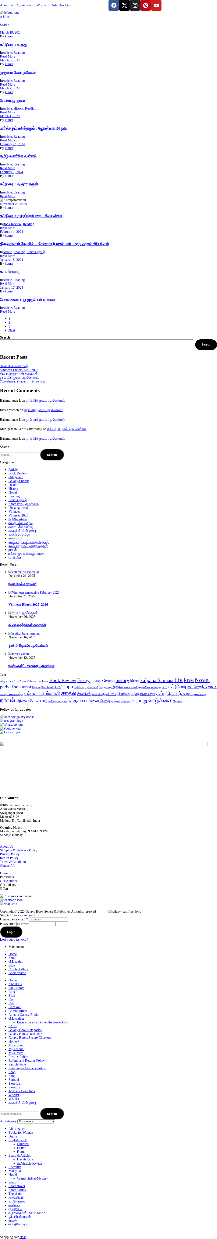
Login (11, 932)
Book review (17, 973)
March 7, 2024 (10, 88)
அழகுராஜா (105, 687)
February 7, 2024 (11, 172)
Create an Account (22, 915)
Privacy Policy (9, 854)
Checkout (14, 1007)
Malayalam (15, 1171)
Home (4, 873)
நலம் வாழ (15, 538)
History (18, 108)
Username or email (14, 919)
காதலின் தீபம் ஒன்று (22, 530)
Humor (21, 1151)
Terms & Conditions (13, 862)
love (189, 680)
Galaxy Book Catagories (25, 1030)
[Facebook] (113, 5)
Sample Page (17, 1064)
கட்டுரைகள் (16, 1201)
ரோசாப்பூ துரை (12, 100)
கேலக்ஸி (84, 694)
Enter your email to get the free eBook (42, 1022)
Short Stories (17, 1190)
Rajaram (36, 687)
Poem (12, 1182)
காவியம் (14, 1205)
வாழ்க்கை (160, 700)
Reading (19, 52)
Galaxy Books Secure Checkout (29, 1037)
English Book (17, 1140)
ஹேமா (177, 701)
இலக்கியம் (16, 1197)
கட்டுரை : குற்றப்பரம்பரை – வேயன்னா (31, 215)
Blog (11, 965)
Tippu (67, 686)
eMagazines (16, 1018)
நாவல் (12, 550)
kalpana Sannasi (157, 680)
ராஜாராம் (115, 701)
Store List (14, 1083)
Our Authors (8, 881)
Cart (11, 999)
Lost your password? (14, 939)
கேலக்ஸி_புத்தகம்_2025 (104, 694)
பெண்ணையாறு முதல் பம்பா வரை (28, 299)
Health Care (25, 1159)
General (108, 680)
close (22, 1237)
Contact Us (7, 865)
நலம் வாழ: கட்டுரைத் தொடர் (28, 546)
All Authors (16, 988)
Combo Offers (18, 969)
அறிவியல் (79, 687)
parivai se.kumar (15, 686)
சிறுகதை (125, 693)
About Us (6, 846)
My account (16, 1045)
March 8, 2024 (10, 60)
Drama (13, 1136)
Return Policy (9, 858)
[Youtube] (156, 5)
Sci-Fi (57, 687)
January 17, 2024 (11, 287)
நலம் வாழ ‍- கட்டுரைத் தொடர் (28, 542)
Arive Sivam (20, 681)
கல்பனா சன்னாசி (42, 693)
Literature (14, 1167)
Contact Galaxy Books (23, 1014)
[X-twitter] (124, 5)
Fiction (21, 1148)
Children (23, 1144)
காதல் (68, 693)
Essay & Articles (19, 1155)
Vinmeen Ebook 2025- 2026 (19, 370)
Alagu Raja (6, 681)
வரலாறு (139, 700)
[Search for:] (20, 454)
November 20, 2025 (13, 204)
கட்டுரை (177, 686)
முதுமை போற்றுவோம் (18, 72)
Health (12, 485)
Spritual (13, 1079)
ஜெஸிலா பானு (145, 694)
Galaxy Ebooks (18, 481)
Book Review (12, 224)
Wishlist (13, 1095)
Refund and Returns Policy (26, 1060)
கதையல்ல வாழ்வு (20, 523)
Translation (15, 1193)
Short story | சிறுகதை (23, 504)
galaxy (95, 680)
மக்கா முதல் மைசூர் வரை (26, 553)
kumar (9, 36)
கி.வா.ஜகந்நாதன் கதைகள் (19, 373)
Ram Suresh (47, 687)
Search (5, 337)
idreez (134, 681)
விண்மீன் (14, 557)
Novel (12, 492)
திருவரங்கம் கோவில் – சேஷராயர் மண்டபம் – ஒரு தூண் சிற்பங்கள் (54, 243)
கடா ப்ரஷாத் (10, 271)
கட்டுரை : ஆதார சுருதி (19, 184)
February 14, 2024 (12, 144)
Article (7, 52)
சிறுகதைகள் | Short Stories (27, 1213)
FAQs (12, 1026)
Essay (83, 680)
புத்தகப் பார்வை (83, 700)
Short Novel (16, 1186)
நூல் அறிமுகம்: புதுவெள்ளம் (19, 377)
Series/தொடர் (35, 252)
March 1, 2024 (10, 116)
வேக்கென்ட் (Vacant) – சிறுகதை (22, 381)
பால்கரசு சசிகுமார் (58, 701)
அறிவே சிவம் (17, 519)
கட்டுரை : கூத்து (13, 44)
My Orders (15, 1053)
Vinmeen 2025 (18, 515)
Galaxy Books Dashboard (25, 1034)
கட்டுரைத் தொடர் (202, 687)
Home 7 (13, 1041)
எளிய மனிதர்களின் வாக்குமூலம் (145, 687)
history (122, 680)
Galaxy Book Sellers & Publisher (47, 911)
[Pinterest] (145, 5)
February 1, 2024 (11, 231)
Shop (11, 958)
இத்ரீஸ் (118, 687)
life (178, 680)
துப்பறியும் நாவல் (19, 1216)
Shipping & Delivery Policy (18, 850)
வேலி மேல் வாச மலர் (14, 366)
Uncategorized (18, 507)
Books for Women (20, 1132)
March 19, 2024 (10, 32)
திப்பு (161, 693)
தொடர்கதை (180, 693)
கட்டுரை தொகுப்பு (29, 1163)
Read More (7, 56)
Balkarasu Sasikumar (38, 681)
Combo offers (17, 1011)
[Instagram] (135, 5)
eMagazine (15, 477)
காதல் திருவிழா (19, 534)
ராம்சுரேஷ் (126, 701)
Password (7, 924)
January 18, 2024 (11, 259)
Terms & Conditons (21, 1091)
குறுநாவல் (15, 1209)
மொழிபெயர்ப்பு (18, 1224)
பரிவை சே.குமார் (32, 700)
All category (16, 1128)
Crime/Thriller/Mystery (32, 1178)
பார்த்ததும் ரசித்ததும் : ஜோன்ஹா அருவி (33, 128)
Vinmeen (14, 511)
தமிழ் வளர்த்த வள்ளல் (18, 156)
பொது (105, 701)
